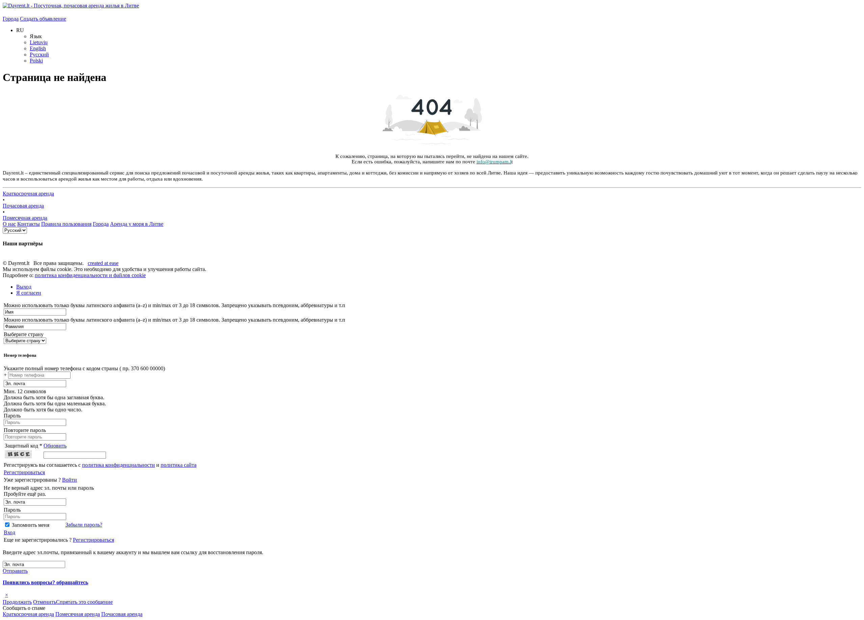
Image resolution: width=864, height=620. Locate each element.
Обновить (55, 446)
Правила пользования (66, 224)
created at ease (103, 263)
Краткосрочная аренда (28, 193)
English (38, 48)
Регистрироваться (24, 472)
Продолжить (17, 602)
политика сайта (178, 465)
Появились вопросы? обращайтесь (45, 582)
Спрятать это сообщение (84, 602)
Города (11, 19)
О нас (9, 224)
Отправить (15, 571)
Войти (69, 480)
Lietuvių (39, 42)
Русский (39, 54)
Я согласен (28, 293)
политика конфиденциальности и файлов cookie (90, 275)
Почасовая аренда (23, 206)
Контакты (28, 224)
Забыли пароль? (83, 525)
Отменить (44, 602)
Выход (23, 287)
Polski (36, 60)
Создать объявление (43, 19)
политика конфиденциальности (118, 465)
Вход (9, 532)
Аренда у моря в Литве (136, 224)
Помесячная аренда (25, 218)
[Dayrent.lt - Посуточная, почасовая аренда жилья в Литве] (71, 5)
